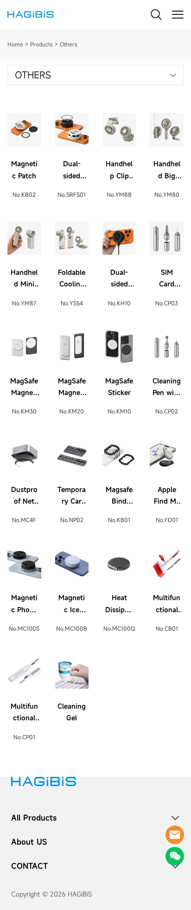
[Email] (175, 835)
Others (68, 44)
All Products (34, 818)
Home (15, 44)
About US (29, 842)
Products (41, 44)
